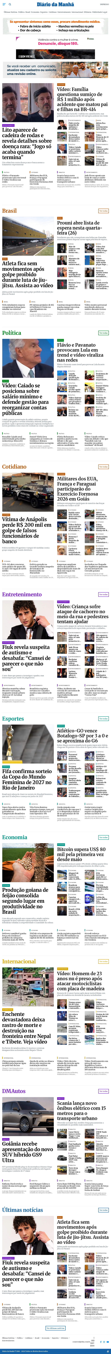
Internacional (77, 12)
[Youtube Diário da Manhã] (108, 1342)
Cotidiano (53, 12)
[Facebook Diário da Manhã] (100, 1342)
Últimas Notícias (10, 12)
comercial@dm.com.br (81, 1342)
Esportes (44, 12)
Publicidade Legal (99, 12)
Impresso (104, 4)
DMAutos (87, 12)
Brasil (27, 12)
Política (21, 12)
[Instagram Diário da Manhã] (104, 1342)
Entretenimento (64, 12)
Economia (35, 12)
